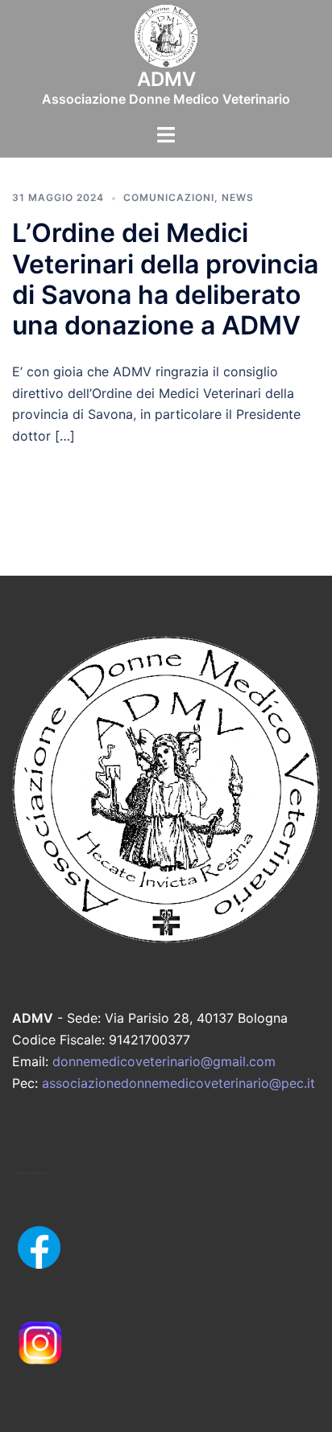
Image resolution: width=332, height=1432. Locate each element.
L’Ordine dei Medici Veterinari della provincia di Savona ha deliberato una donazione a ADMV (165, 279)
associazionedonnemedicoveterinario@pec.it (178, 1083)
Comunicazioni (168, 197)
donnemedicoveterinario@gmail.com (164, 1061)
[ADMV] (166, 41)
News (238, 197)
